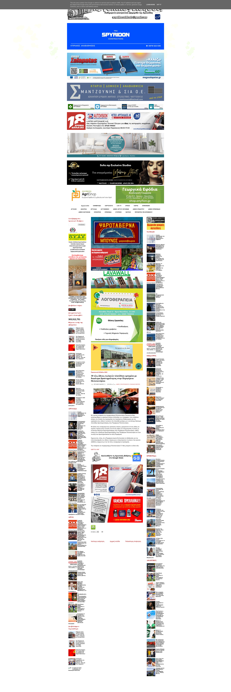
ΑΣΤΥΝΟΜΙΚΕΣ (105, 209)
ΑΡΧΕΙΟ (127, 205)
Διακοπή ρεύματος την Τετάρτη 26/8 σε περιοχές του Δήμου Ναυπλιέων (80, 347)
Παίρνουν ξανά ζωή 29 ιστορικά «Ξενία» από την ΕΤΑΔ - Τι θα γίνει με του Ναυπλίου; (80, 330)
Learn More (150, 4)
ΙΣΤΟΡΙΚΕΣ (118, 212)
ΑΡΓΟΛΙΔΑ (94, 209)
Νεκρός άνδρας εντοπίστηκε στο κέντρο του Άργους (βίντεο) (80, 381)
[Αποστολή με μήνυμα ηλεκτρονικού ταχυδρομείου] (92, 532)
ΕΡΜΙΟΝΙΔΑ (108, 212)
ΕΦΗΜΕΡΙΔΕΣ (97, 205)
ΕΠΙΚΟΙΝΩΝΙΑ (146, 205)
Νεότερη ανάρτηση (97, 541)
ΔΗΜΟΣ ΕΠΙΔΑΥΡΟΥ (138, 209)
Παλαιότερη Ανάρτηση (133, 541)
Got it (159, 4)
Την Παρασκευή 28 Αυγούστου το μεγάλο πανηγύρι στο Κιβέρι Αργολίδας (80, 339)
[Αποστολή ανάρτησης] (102, 531)
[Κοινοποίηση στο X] (96, 532)
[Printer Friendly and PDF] (93, 529)
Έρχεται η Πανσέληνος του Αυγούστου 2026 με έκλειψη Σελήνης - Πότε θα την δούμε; (80, 392)
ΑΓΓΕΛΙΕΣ (74, 209)
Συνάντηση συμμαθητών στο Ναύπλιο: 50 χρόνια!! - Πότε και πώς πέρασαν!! (80, 356)
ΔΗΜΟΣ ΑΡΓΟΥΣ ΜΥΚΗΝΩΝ (121, 209)
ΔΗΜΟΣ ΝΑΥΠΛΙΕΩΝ (84, 212)
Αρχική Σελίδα (85, 205)
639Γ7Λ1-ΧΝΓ (95, 449)
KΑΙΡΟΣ (136, 205)
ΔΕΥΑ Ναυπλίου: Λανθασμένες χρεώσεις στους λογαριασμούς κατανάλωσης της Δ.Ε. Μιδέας (80, 374)
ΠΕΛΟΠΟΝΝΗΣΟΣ (124, 384)
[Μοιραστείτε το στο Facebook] (98, 532)
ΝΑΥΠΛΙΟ (128, 212)
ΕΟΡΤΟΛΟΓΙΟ (109, 205)
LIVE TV (119, 205)
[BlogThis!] (94, 532)
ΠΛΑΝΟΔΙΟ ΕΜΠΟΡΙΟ (135, 384)
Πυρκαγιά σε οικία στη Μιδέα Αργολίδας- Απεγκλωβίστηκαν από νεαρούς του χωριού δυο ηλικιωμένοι (76, 401)
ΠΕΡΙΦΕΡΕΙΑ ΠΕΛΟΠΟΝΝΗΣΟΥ (143, 212)
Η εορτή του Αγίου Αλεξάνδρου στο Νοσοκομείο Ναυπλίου (80, 364)
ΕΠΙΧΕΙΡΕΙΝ (97, 212)
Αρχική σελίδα (115, 541)
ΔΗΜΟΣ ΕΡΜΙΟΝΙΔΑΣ (154, 209)
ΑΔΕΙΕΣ (118, 384)
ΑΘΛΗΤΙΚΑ (84, 209)
